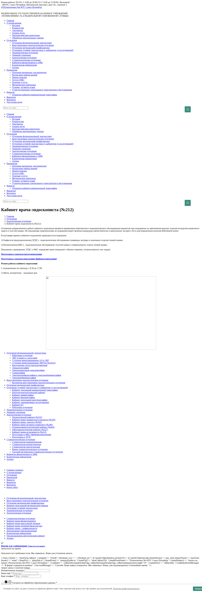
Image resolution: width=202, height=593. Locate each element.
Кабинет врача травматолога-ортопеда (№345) (33, 420)
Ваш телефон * (8, 576)
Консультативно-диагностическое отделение (27, 380)
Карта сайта (12, 487)
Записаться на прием (36, 546)
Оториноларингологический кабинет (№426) (33, 427)
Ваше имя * (6, 573)
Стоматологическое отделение (21, 439)
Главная (10, 216)
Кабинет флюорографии (23, 397)
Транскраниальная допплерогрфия (28, 370)
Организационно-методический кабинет (26, 536)
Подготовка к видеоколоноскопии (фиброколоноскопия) (29, 259)
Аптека (10, 459)
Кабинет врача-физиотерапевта (21, 521)
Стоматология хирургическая (26, 447)
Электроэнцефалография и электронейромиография (36, 375)
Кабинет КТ (17, 405)
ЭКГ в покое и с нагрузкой (24, 358)
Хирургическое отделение (19, 221)
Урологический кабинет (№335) (27, 417)
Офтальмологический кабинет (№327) (30, 429)
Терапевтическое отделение (20, 410)
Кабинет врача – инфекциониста (22, 528)
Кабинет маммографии (23, 395)
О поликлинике (14, 472)
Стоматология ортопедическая (26, 444)
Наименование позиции (12, 570)
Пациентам (12, 477)
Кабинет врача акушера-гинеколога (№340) (32, 424)
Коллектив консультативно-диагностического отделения (38, 382)
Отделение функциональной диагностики (26, 353)
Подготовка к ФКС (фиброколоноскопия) (31, 434)
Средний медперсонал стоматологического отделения (37, 452)
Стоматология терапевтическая (26, 442)
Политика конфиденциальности (126, 589)
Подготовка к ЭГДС (21, 437)
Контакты (11, 485)
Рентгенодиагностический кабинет (28, 392)
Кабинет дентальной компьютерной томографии (35, 390)
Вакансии (11, 482)
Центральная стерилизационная (22, 531)
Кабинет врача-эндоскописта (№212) (29, 432)
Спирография (18, 373)
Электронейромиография (24, 378)
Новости (11, 480)
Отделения (12, 219)
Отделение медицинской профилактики (25, 385)
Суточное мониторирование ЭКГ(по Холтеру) (34, 363)
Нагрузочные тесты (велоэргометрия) (29, 365)
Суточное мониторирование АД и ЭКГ (30, 360)
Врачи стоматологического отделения (30, 449)
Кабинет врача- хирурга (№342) (27, 422)
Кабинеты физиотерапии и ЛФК (22, 454)
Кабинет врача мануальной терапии (23, 523)
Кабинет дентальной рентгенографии (29, 400)
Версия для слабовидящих (14, 546)
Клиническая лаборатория (19, 457)
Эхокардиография (20, 368)
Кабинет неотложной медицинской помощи (27, 505)
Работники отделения (22, 355)
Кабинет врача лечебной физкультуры (24, 526)
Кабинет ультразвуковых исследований (30, 402)
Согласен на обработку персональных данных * (30, 583)
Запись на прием (8, 11)
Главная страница (15, 470)
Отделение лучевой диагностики (22, 508)
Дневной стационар (16, 412)
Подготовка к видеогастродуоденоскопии (21, 254)
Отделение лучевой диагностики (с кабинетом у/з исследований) (37, 387)
